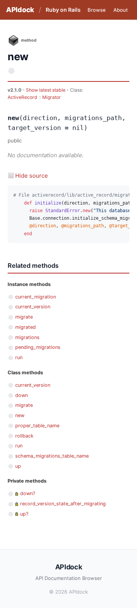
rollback (24, 436)
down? (27, 493)
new (19, 415)
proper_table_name (37, 425)
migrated (25, 327)
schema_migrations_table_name (52, 456)
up (18, 466)
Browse (97, 10)
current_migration (35, 297)
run (18, 357)
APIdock (20, 10)
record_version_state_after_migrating (63, 503)
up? (24, 514)
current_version (32, 306)
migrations (27, 337)
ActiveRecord (22, 97)
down (21, 395)
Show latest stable (46, 90)
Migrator (51, 97)
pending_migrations (38, 347)
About (120, 10)
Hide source (31, 175)
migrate (24, 317)
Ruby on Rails (63, 9)
